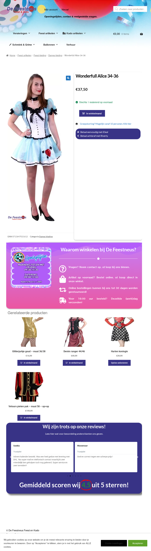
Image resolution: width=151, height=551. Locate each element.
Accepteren (137, 543)
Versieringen (20, 33)
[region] (75, 542)
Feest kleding (40, 55)
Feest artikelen (47, 33)
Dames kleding (55, 55)
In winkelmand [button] (30, 363)
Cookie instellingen (114, 543)
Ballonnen (49, 44)
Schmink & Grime (22, 44)
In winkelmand (94, 113)
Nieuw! (65, 9)
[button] (68, 78)
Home (12, 55)
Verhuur (70, 44)
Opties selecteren (119, 363)
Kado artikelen (75, 33)
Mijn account (51, 9)
